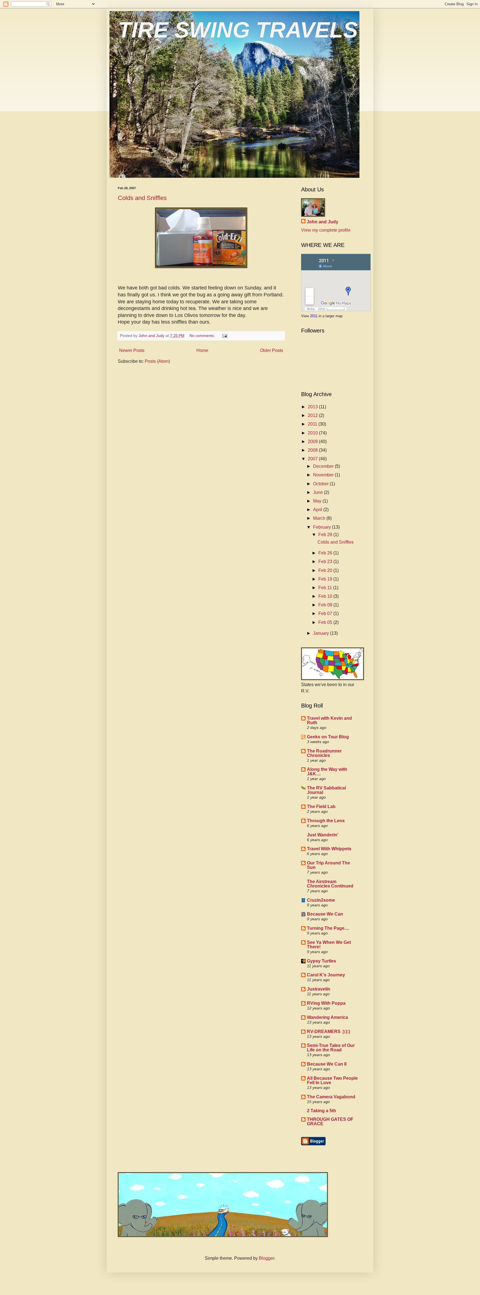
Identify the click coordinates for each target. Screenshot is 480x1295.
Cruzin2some (321, 900)
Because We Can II (326, 1064)
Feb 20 (325, 570)
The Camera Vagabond (331, 1096)
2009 (313, 441)
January (321, 633)
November (324, 474)
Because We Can (325, 914)
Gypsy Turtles (321, 961)
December (324, 466)
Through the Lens (326, 820)
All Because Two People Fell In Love (332, 1080)
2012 (313, 415)
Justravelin (318, 989)
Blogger (266, 1258)
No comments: (202, 335)
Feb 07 (325, 613)
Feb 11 (325, 587)
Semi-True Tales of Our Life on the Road (331, 1047)
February (322, 527)
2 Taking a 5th (321, 1110)
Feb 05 (325, 622)
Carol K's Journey (326, 974)
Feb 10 (325, 596)
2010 (313, 433)
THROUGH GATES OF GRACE (330, 1121)
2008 (313, 450)
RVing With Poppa (326, 1003)
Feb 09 (325, 604)
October (321, 483)
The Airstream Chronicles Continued (330, 883)
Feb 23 (325, 561)
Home (202, 350)
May (317, 501)
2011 (314, 316)
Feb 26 (325, 553)
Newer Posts (131, 350)
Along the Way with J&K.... (327, 771)
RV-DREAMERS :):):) (328, 1031)
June (318, 492)
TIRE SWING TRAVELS (238, 30)
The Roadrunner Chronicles (324, 753)
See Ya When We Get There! (329, 944)
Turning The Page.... (328, 928)
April (318, 509)
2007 (313, 458)
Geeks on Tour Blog (328, 736)
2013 (313, 406)
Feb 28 (325, 534)
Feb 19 (325, 579)
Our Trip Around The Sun (328, 865)
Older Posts (271, 350)
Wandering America (327, 1017)
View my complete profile (326, 230)
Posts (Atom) (157, 361)
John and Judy (322, 221)
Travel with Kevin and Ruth (329, 720)
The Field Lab (321, 806)
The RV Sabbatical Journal (326, 790)
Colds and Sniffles (142, 197)
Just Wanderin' (322, 834)
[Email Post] (224, 335)
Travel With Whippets (329, 848)
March (319, 518)
